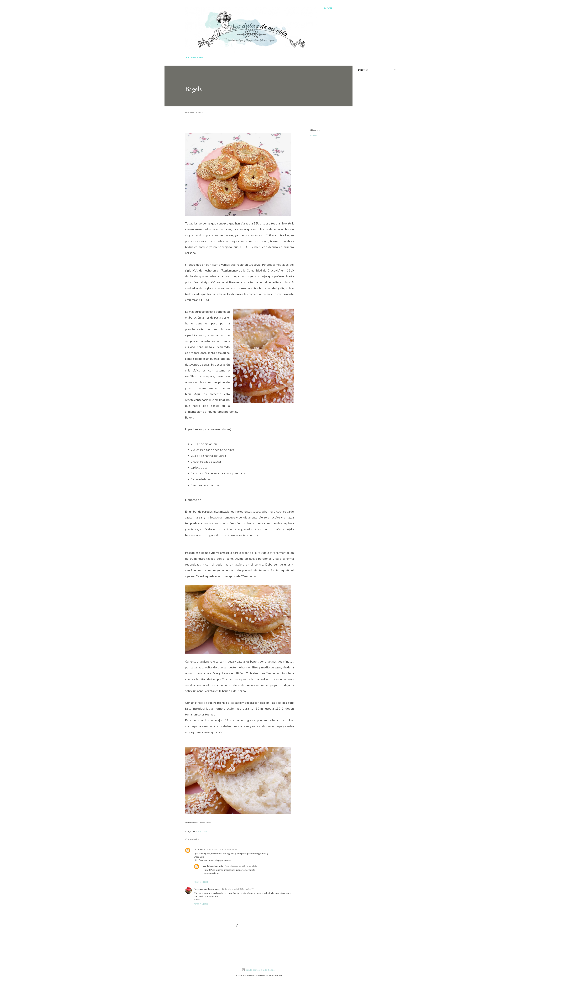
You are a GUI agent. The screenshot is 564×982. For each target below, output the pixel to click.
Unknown (198, 849)
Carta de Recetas (194, 57)
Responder (201, 881)
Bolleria (313, 135)
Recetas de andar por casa (207, 889)
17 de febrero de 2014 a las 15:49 (238, 889)
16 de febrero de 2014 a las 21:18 (241, 866)
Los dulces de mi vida (213, 866)
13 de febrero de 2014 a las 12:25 (221, 849)
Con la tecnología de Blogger (260, 969)
